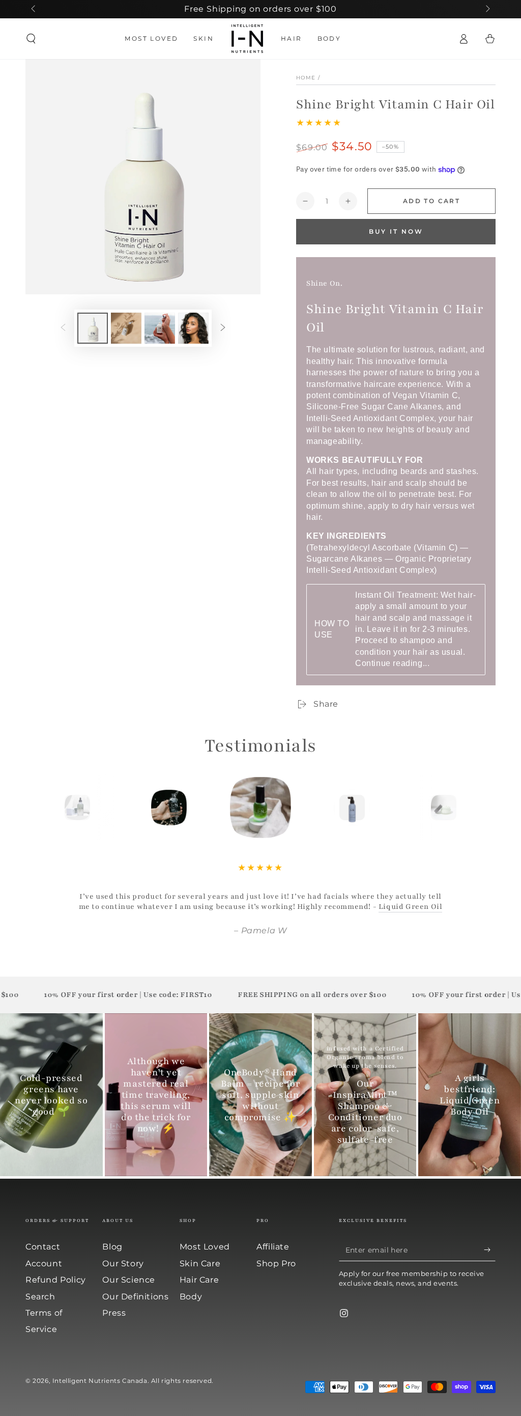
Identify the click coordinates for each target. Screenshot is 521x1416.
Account (43, 1263)
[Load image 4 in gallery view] (193, 328)
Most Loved (205, 1247)
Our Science (128, 1280)
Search (40, 1296)
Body (191, 1296)
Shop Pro (276, 1263)
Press (114, 1313)
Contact (42, 1247)
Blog (112, 1247)
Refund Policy (55, 1280)
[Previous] (54, 807)
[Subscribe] (490, 1249)
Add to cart (431, 201)
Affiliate (272, 1247)
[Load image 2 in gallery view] (126, 328)
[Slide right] (487, 9)
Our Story (122, 1263)
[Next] (466, 807)
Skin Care (200, 1263)
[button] (31, 38)
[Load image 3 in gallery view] (159, 328)
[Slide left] (34, 9)
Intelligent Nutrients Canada (100, 1380)
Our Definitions (135, 1296)
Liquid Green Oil (411, 906)
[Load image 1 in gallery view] (92, 328)
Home (305, 77)
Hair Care (199, 1280)
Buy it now (396, 231)
